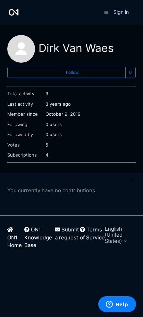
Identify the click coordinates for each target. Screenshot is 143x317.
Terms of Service (92, 233)
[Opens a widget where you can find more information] (117, 305)
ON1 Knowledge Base (38, 237)
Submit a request (67, 233)
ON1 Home (14, 241)
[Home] (13, 12)
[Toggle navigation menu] (106, 12)
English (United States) (114, 235)
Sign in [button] (121, 12)
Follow (72, 72)
